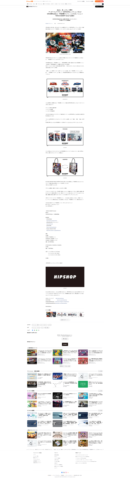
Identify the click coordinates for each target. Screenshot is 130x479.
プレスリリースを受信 (89, 1)
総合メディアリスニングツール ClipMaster (82, 456)
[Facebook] (32, 330)
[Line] (36, 330)
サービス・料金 (35, 456)
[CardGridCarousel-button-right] (84, 315)
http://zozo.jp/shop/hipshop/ (51, 227)
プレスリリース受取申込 (58, 464)
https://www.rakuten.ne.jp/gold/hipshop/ (53, 230)
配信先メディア (35, 457)
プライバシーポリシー (68, 475)
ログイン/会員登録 (100, 1)
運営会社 (49, 475)
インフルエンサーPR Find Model (81, 458)
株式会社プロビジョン (49, 23)
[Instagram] (66, 472)
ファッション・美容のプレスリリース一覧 (37, 449)
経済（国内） (47, 327)
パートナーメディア (36, 459)
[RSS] (68, 472)
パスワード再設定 (57, 458)
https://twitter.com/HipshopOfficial (61, 303)
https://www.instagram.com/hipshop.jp (62, 301)
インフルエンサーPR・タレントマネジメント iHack (84, 459)
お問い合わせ (65, 338)
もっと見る (100, 371)
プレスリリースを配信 (80, 1)
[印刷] (38, 330)
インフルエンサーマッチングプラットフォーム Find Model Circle (86, 461)
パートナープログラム (56, 475)
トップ (27, 449)
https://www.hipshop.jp (60, 298)
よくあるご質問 (56, 461)
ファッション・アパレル (36, 327)
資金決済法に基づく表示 (78, 475)
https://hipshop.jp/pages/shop (51, 220)
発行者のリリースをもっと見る (65, 366)
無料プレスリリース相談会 (58, 466)
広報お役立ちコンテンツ (37, 462)
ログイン (55, 456)
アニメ (42, 327)
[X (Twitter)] (34, 330)
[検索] (103, 4)
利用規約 (62, 475)
